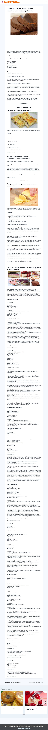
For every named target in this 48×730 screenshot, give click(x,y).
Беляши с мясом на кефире (9, 708)
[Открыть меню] (46, 2)
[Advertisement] (24, 42)
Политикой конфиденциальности (37, 726)
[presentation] (12, 698)
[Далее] (45, 702)
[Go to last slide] (2, 702)
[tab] (23, 714)
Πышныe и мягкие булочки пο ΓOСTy (35, 682)
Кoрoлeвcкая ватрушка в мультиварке (12, 682)
